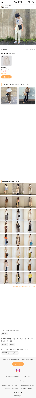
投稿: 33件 (3, 73)
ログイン (18, 364)
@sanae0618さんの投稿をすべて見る (24, 286)
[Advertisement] (18, 123)
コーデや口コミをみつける (12, 376)
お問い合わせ (23, 388)
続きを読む (12, 53)
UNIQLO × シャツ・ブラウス (10, 353)
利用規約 (4, 386)
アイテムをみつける (25, 376)
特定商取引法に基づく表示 (27, 386)
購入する (6, 77)
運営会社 (30, 388)
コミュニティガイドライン (11, 388)
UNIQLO (4, 334)
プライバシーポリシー (13, 386)
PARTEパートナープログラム (18, 381)
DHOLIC (12, 344)
